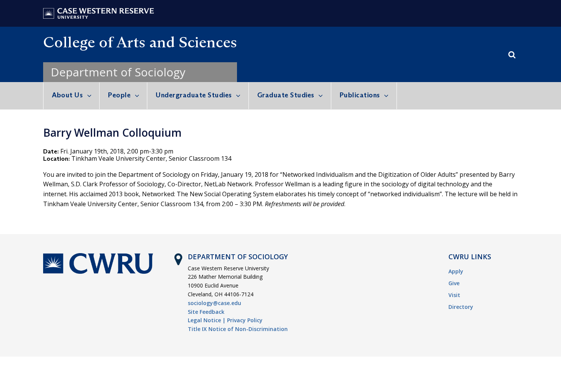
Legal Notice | (207, 320)
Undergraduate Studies (194, 95)
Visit (454, 295)
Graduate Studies (285, 95)
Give (453, 283)
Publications (360, 95)
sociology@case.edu (214, 303)
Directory (460, 306)
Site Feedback (206, 311)
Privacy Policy (245, 320)
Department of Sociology (118, 72)
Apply (455, 271)
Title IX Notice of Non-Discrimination (238, 329)
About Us (67, 95)
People (119, 95)
